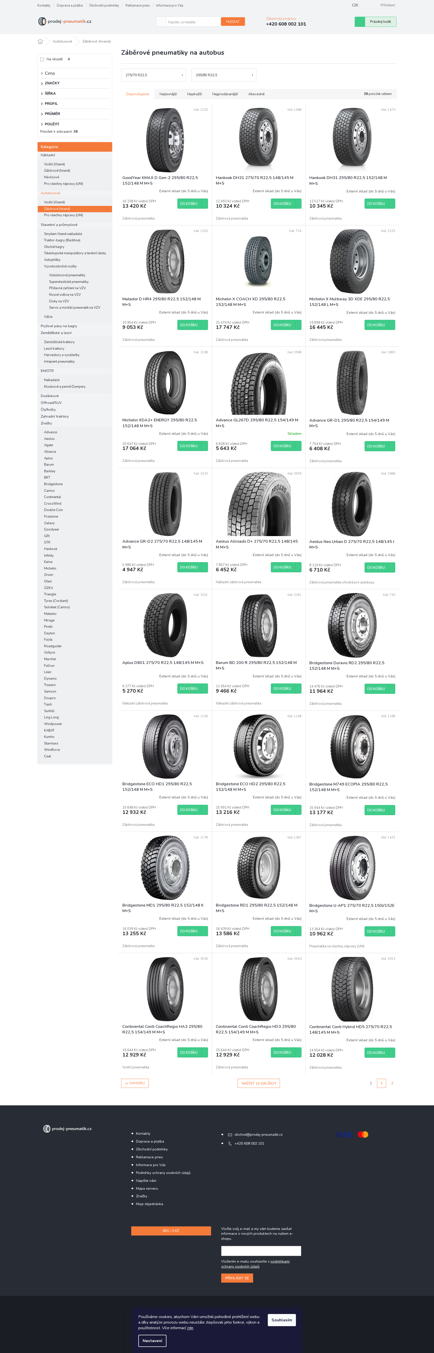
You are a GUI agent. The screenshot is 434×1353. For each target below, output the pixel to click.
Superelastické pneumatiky (69, 282)
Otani (48, 581)
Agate (48, 445)
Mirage (49, 620)
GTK (47, 542)
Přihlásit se (237, 1278)
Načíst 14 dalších (259, 1083)
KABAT (49, 730)
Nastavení (152, 1341)
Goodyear (51, 529)
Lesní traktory (54, 348)
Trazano (50, 685)
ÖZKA (48, 588)
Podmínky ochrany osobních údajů (163, 1172)
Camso (49, 490)
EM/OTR (47, 370)
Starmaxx (51, 743)
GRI (47, 536)
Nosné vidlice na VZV (65, 294)
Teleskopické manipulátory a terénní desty (75, 253)
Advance (50, 432)
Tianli (48, 704)
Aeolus (49, 439)
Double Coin (53, 510)
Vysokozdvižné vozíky (60, 266)
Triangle (50, 594)
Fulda (48, 639)
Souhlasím (282, 1320)
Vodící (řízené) (54, 164)
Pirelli (48, 626)
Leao (47, 672)
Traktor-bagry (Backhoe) (62, 240)
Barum (49, 464)
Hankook (50, 549)
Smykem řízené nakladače (63, 234)
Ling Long (51, 717)
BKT (47, 477)
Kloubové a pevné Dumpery (65, 386)
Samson (50, 691)
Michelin (50, 568)
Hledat (233, 21)
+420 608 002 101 (249, 1143)
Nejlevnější (168, 94)
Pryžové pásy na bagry (59, 326)
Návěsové (51, 177)
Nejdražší (194, 94)
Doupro (50, 698)
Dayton (49, 633)
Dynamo (50, 678)
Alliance (50, 451)
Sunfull (49, 711)
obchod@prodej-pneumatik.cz (258, 1134)
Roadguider (53, 646)
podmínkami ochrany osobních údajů (255, 1264)
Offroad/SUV (51, 402)
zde (190, 1328)
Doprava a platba (70, 5)
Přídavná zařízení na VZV (67, 288)
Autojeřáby (52, 260)
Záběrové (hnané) (57, 170)
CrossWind (52, 503)
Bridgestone (53, 484)
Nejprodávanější (225, 94)
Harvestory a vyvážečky (62, 355)
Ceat (47, 756)
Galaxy (49, 523)
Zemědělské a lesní (56, 332)
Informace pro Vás (169, 5)
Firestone (51, 516)
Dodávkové (50, 396)
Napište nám (146, 1180)
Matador (50, 614)
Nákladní (48, 155)
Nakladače (52, 380)
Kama (48, 562)
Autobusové (50, 193)
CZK (355, 5)
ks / (171, 1230)
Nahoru (137, 1083)
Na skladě (58, 59)
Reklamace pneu (137, 5)
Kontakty (43, 5)
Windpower (53, 724)
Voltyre (49, 652)
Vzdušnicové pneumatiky (67, 275)
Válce (48, 317)
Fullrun (49, 665)
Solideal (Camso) (57, 607)
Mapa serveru (147, 1188)
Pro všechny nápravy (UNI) (63, 184)
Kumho (49, 737)
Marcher (50, 659)
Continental (52, 497)
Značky (46, 423)
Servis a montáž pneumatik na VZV (74, 307)
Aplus (48, 458)
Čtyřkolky (48, 409)
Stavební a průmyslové (59, 224)
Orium (48, 575)
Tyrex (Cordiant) (56, 601)
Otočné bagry (54, 247)
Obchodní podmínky (104, 5)
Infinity (49, 555)
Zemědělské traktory (59, 342)
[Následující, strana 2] (381, 1083)
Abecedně (256, 94)
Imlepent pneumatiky (59, 361)
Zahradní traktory (55, 416)
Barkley (49, 471)
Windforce (52, 750)
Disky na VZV (59, 301)
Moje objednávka (149, 1204)
